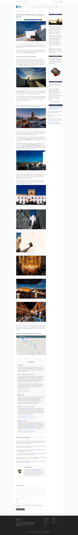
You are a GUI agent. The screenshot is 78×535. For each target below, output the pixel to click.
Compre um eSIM (54, 122)
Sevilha (22, 377)
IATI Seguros (20, 422)
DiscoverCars (31, 378)
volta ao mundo (57, 35)
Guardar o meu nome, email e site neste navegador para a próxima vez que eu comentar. (30, 506)
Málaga (37, 381)
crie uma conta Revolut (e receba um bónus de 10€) (29, 461)
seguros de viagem (30, 426)
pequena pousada (38, 50)
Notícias (45, 524)
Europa (37, 19)
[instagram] (56, 1)
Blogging (45, 525)
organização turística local (39, 137)
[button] (61, 7)
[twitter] (61, 1)
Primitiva (53, 60)
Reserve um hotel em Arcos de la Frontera (24, 446)
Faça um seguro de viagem (55, 111)
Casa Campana (28, 408)
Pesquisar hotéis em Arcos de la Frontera (26, 416)
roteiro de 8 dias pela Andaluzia (32, 46)
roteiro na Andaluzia (25, 328)
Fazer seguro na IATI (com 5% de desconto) (26, 431)
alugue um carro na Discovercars (33, 453)
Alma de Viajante (33, 469)
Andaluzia (29, 19)
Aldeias (40, 19)
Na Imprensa (54, 523)
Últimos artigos (46, 523)
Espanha (34, 19)
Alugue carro (53, 115)
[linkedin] (57, 101)
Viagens (25, 19)
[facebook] (54, 1)
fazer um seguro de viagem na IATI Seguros (31, 449)
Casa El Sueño (25, 412)
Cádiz (32, 19)
